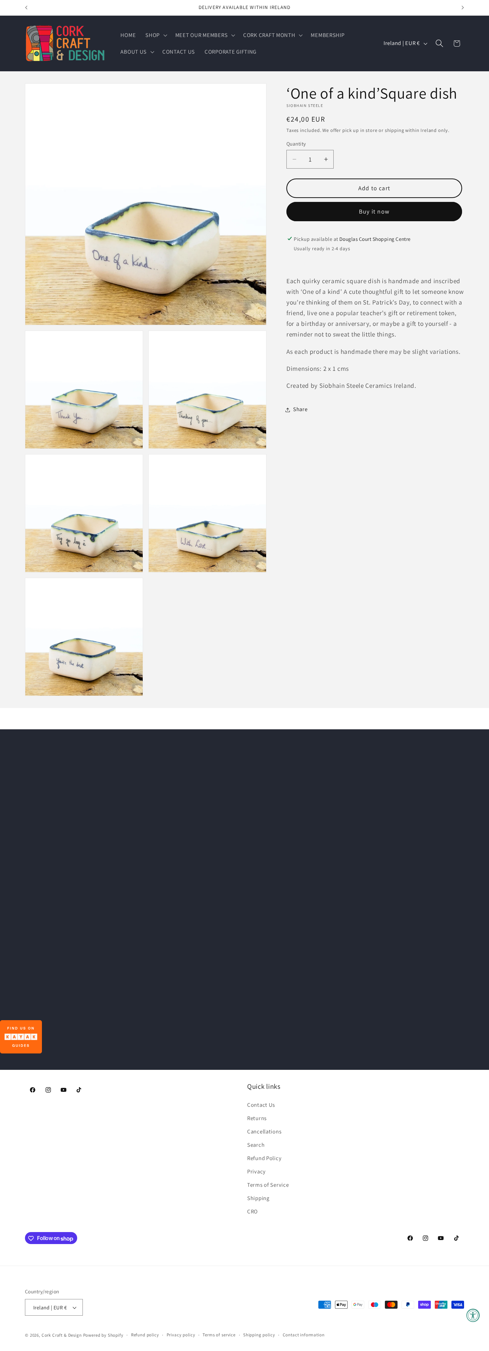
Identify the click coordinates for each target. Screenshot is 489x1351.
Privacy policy (181, 1335)
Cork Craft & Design (62, 1335)
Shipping (258, 1198)
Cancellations (264, 1131)
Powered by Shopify (103, 1335)
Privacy (256, 1171)
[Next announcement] (462, 7)
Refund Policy (264, 1158)
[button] (156, 35)
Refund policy (145, 1335)
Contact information (304, 1335)
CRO (252, 1211)
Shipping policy (259, 1335)
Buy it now (374, 211)
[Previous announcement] (26, 7)
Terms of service (219, 1335)
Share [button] (300, 409)
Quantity (296, 144)
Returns (257, 1118)
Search (255, 1144)
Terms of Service (268, 1184)
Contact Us (261, 1104)
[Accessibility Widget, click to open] (473, 1315)
